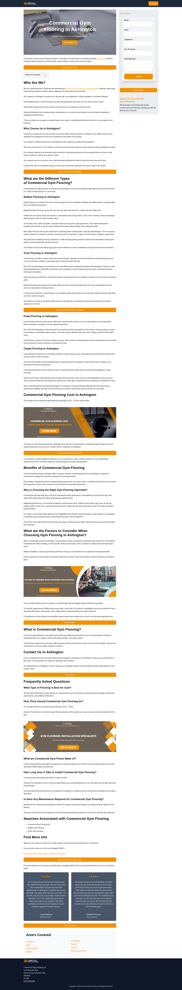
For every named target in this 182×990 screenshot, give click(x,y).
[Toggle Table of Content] (44, 75)
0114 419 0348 (29, 981)
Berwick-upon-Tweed (79, 951)
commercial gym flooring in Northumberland (82, 88)
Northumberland (43, 853)
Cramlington (61, 853)
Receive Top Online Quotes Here (70, 453)
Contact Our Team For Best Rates (70, 172)
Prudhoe (74, 944)
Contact (153, 3)
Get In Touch (70, 675)
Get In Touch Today (70, 67)
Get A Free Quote (70, 925)
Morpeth (53, 853)
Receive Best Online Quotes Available (69, 310)
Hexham (74, 947)
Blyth (34, 853)
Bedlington (28, 853)
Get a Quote (68, 42)
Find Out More (70, 622)
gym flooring (101, 58)
